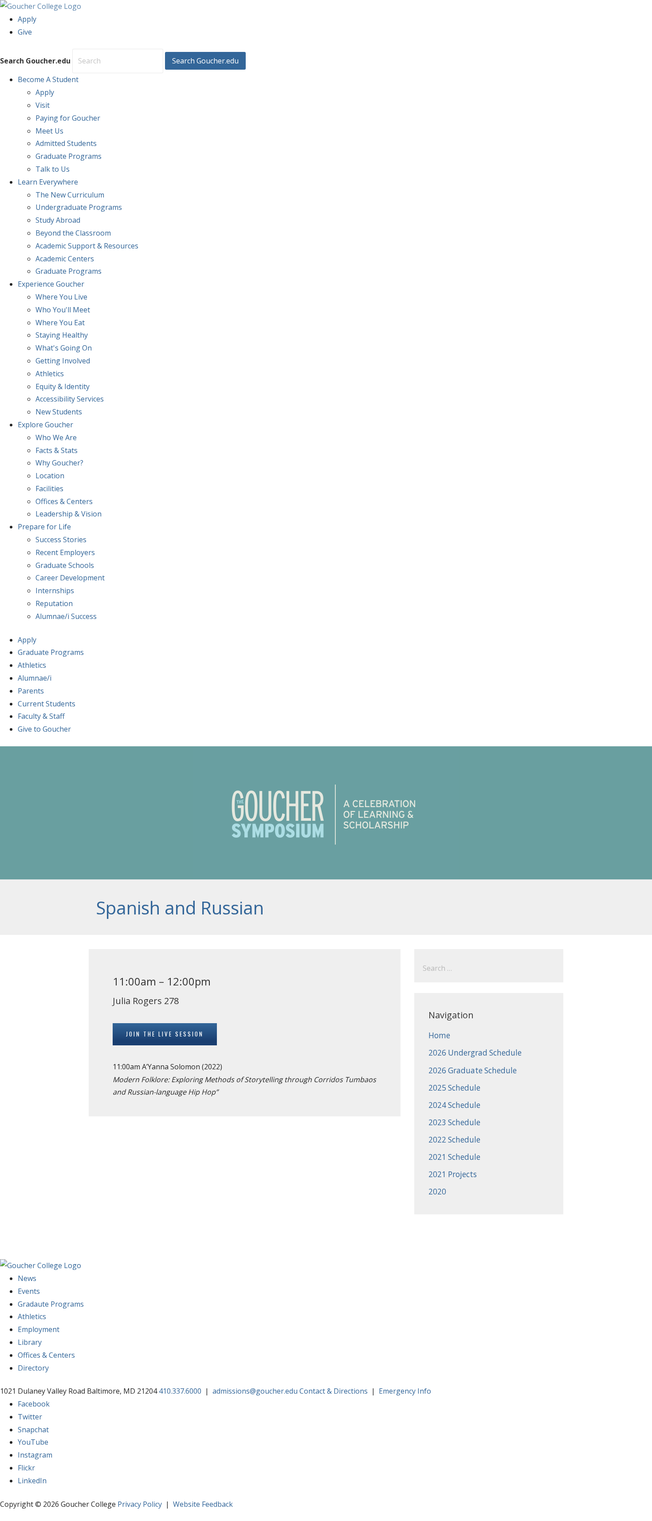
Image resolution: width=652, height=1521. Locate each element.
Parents (31, 691)
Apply (27, 19)
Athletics (49, 373)
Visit (42, 105)
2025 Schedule (454, 1088)
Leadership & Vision (68, 514)
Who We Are (56, 437)
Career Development (70, 578)
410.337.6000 (180, 1391)
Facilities (49, 488)
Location (49, 476)
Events (29, 1291)
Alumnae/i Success (66, 616)
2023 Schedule (454, 1122)
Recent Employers (65, 552)
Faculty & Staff (41, 716)
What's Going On (63, 348)
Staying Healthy (61, 335)
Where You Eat (60, 322)
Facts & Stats (56, 450)
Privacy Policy (140, 1504)
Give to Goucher (44, 729)
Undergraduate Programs (78, 207)
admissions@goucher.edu (255, 1391)
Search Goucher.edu (35, 61)
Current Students (46, 704)
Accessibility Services (69, 399)
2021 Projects (452, 1174)
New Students (58, 412)
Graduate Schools (64, 565)
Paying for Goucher (67, 118)
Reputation (54, 603)
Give (25, 32)
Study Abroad (57, 220)
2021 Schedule (454, 1157)
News (27, 1278)
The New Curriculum (69, 195)
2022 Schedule (454, 1140)
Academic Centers (64, 259)
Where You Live (61, 297)
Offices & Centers (64, 501)
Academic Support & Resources (86, 246)
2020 (437, 1191)
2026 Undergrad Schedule (475, 1053)
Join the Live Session (165, 1033)
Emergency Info (405, 1391)
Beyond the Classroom (73, 233)
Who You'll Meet (62, 310)
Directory (33, 1368)
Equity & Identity (62, 386)
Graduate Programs (68, 156)
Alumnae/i (34, 678)
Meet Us (49, 131)
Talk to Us (52, 169)
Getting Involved (62, 361)
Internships (54, 590)
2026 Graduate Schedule (472, 1070)
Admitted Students (66, 143)
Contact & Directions (333, 1391)
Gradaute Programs (51, 1304)
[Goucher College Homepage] (40, 6)
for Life (44, 527)
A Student (48, 79)
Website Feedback (203, 1504)
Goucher (51, 284)
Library (30, 1342)
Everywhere (48, 182)
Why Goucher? (59, 463)
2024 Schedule (454, 1105)
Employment (38, 1329)
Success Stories (60, 539)
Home (439, 1035)
